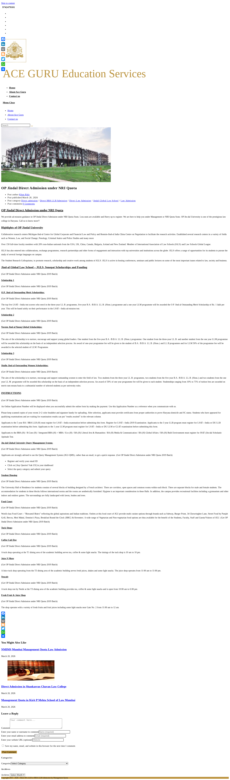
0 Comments (29, 204)
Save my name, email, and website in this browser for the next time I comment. (40, 746)
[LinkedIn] (115, 617)
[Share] (115, 636)
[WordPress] (115, 621)
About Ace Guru (16, 115)
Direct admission (29, 201)
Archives (5, 775)
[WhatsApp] (115, 632)
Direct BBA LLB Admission (53, 201)
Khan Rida (24, 194)
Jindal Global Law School (105, 201)
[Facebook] (115, 613)
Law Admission (128, 201)
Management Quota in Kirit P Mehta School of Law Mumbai (38, 700)
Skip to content (8, 3)
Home (10, 110)
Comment (5, 728)
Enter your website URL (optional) (16, 740)
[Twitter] (115, 628)
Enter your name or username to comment (20, 732)
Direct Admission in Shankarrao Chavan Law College (33, 686)
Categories (5, 763)
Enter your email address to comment (17, 736)
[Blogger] (115, 625)
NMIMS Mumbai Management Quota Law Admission (34, 649)
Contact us (13, 119)
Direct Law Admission (80, 201)
